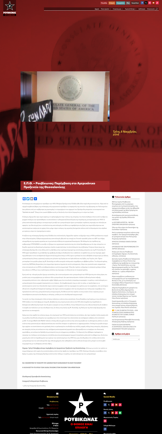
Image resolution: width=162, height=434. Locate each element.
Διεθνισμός (142, 9)
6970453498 (46, 417)
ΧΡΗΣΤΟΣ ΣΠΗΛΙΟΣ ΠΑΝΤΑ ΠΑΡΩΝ (124, 242)
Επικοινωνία (151, 9)
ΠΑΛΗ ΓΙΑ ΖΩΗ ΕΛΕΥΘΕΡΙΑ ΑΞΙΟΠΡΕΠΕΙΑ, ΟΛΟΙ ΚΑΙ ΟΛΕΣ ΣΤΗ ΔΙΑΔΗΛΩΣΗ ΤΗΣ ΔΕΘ (124, 327)
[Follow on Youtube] (153, 2)
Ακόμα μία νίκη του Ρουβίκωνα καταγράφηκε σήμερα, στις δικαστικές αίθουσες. (125, 254)
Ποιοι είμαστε (105, 9)
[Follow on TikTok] (157, 2)
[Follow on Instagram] (149, 2)
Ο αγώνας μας (117, 9)
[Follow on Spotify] (120, 412)
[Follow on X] (145, 2)
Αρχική (97, 9)
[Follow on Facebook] (142, 2)
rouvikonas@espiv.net (51, 408)
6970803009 (54, 405)
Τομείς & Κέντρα (130, 9)
